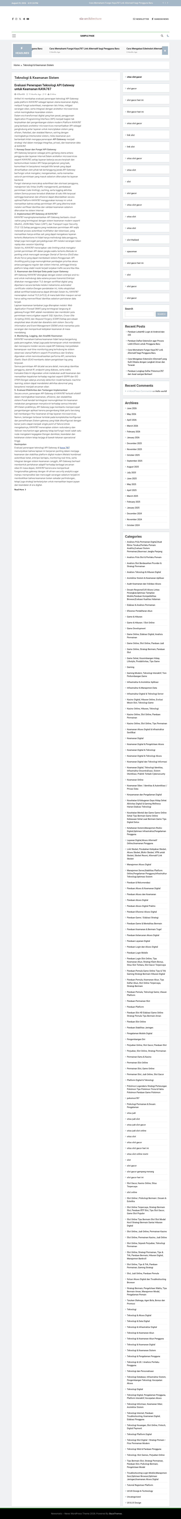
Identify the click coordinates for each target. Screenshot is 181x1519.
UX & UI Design (134, 1502)
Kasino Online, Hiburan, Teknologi (143, 708)
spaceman (132, 251)
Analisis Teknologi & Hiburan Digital (144, 572)
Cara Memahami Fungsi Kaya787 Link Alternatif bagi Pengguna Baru (54, 48)
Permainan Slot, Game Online (140, 1068)
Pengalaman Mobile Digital (139, 1033)
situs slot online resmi (137, 1154)
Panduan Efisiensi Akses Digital (142, 912)
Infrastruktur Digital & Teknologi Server (145, 694)
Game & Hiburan (134, 616)
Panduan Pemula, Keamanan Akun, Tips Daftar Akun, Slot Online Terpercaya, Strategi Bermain (145, 982)
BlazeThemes (115, 1513)
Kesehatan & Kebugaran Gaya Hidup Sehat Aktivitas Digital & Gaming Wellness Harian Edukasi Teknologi (146, 803)
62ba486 (21, 94)
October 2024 (133, 525)
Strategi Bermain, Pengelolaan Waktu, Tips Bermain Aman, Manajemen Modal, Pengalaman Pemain (147, 1291)
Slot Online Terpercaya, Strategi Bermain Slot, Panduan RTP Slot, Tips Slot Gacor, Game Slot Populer (146, 1210)
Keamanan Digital (135, 738)
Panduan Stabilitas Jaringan (140, 1027)
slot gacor (132, 88)
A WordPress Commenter (139, 391)
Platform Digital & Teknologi (140, 1080)
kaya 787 (65, 447)
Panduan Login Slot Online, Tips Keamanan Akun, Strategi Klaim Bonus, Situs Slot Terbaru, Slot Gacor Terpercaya (146, 961)
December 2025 (134, 443)
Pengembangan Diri (136, 1039)
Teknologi (131, 1309)
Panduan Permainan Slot (138, 1001)
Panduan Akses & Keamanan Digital (143, 888)
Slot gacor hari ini (135, 112)
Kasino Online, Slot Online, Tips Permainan (147, 723)
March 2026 (132, 426)
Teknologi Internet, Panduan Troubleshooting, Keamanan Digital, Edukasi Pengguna (143, 1416)
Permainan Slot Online (137, 1062)
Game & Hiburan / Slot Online (141, 622)
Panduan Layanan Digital (138, 941)
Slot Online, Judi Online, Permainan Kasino (147, 1231)
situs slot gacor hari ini (138, 1148)
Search (129, 308)
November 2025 (134, 449)
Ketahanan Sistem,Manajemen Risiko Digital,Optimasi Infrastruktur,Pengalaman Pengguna (146, 831)
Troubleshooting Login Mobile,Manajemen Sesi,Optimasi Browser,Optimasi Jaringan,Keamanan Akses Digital (147, 1476)
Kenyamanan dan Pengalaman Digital (144, 794)
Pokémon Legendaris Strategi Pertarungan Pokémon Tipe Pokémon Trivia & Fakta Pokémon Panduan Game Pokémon (147, 1089)
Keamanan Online (135, 780)
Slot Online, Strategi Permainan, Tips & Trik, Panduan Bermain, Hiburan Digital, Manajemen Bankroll (145, 1255)
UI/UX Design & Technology (140, 1491)
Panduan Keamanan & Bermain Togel (144, 929)
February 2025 (133, 502)
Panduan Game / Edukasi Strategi (143, 917)
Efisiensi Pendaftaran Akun (139, 611)
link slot (131, 135)
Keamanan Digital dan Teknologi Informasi (147, 761)
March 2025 (132, 496)
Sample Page (87, 36)
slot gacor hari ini (135, 100)
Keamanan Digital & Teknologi (141, 750)
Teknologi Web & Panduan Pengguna (144, 1449)
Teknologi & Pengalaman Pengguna (143, 1356)
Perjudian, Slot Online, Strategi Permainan (146, 1051)
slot (129, 181)
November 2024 (134, 519)
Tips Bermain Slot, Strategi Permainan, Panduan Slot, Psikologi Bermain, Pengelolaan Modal (145, 1464)
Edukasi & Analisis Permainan (141, 605)
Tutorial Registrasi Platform (140, 1485)
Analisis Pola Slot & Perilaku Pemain (144, 557)
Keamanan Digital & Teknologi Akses (144, 756)
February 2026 (133, 431)
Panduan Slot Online (136, 1021)
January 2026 (133, 437)
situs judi (131, 1113)
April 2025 (131, 490)
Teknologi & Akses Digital (139, 1315)
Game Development (136, 628)
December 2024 (134, 513)
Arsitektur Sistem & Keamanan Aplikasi (145, 578)
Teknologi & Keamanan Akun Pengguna (145, 1338)
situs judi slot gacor (136, 1125)
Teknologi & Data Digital (138, 1321)
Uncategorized (134, 1497)
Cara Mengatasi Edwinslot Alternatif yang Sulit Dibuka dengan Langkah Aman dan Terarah (110, 3)
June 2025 (132, 478)
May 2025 (131, 484)
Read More (19, 489)
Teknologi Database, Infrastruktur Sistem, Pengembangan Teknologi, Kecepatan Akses (146, 1380)
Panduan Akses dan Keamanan (141, 894)
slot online (132, 1192)
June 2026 (132, 408)
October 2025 (133, 455)
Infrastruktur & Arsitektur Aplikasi (143, 682)
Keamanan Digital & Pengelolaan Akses (145, 744)
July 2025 (131, 472)
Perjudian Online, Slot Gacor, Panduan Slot (147, 1045)
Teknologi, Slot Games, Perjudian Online (146, 1455)
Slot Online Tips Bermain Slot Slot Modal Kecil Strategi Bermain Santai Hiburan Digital (146, 1222)
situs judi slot (133, 1119)
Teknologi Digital (135, 1389)
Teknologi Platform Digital (139, 1434)
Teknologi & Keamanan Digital (141, 1344)
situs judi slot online (136, 1130)
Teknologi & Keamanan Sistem (141, 1350)
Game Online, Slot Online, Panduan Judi (145, 643)
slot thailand (133, 240)
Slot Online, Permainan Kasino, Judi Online (147, 1237)
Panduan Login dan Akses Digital (142, 947)
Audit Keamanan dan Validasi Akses (144, 584)
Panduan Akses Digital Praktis (141, 906)
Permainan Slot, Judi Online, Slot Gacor (145, 1074)
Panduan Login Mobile (137, 953)
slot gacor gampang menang (140, 1171)
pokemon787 (133, 1098)
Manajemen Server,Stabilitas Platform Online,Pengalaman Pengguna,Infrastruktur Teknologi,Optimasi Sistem (147, 873)
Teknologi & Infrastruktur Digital (142, 1327)
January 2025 (133, 507)
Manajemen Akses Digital (139, 864)
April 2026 (131, 420)
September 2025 (134, 461)
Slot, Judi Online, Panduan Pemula (143, 1273)
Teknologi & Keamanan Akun (140, 1333)
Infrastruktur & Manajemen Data (142, 688)
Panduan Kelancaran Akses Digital (143, 935)
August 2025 (133, 467)
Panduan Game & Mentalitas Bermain (144, 923)
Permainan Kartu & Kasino (139, 1057)
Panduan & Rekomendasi (138, 882)
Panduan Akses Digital (137, 900)
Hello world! (161, 391)
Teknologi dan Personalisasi (140, 1371)
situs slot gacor (134, 123)
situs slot (131, 170)
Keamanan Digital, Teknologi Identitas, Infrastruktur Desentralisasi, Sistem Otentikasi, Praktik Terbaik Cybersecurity (146, 770)
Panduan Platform (135, 1007)
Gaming (130, 667)
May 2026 (131, 414)
